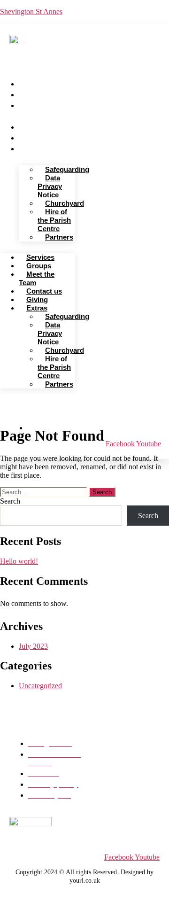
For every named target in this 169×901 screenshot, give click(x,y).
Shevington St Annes (31, 12)
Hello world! (19, 561)
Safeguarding (67, 169)
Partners (59, 237)
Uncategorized (40, 686)
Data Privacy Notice (50, 186)
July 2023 (33, 646)
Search (10, 501)
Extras (33, 148)
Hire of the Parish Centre (54, 220)
